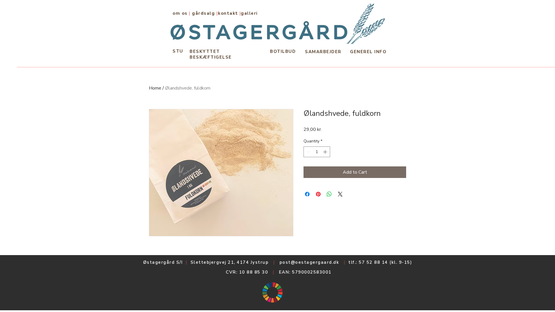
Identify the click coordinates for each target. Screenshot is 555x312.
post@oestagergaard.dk (309, 262)
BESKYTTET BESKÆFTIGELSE (211, 54)
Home (155, 88)
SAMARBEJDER (323, 52)
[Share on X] (340, 194)
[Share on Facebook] (307, 194)
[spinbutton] (317, 152)
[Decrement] (308, 152)
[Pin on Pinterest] (318, 194)
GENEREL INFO (368, 52)
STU (178, 51)
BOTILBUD (283, 51)
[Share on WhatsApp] (329, 194)
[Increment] (325, 152)
